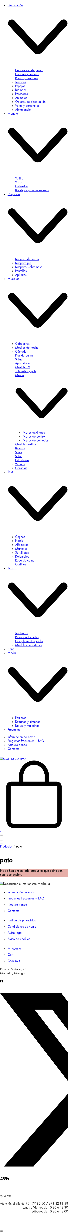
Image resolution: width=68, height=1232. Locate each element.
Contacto (13, 911)
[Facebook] (1, 982)
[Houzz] (7, 1179)
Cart (10, 955)
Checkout (14, 961)
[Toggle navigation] (1, 835)
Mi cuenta (14, 948)
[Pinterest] (4, 1179)
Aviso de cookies (19, 939)
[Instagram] (1, 1179)
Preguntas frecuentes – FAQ (26, 898)
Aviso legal (15, 933)
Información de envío (21, 892)
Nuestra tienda (17, 905)
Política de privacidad (22, 920)
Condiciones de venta (22, 927)
